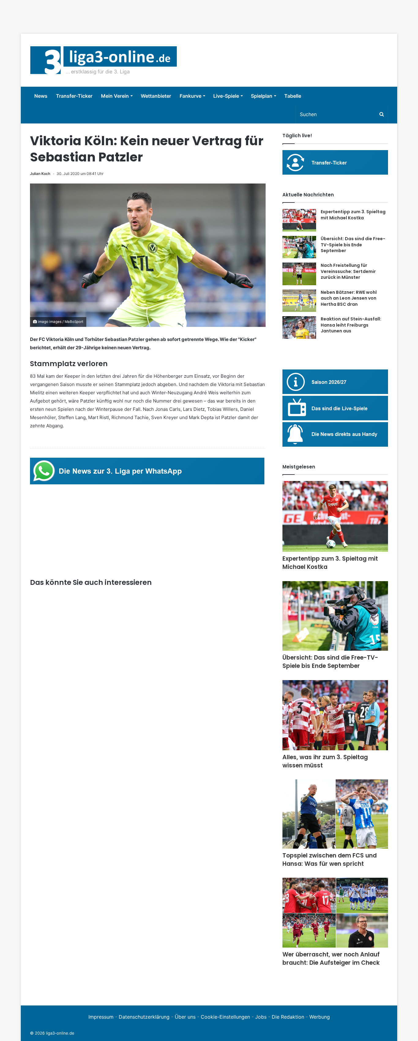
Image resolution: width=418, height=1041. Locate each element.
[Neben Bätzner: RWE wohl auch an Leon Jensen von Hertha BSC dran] (299, 301)
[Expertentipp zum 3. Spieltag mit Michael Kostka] (299, 220)
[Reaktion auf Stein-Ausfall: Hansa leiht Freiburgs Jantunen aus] (299, 327)
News (40, 96)
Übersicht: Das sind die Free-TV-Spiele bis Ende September (353, 245)
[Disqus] (148, 911)
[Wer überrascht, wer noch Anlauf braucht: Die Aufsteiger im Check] (335, 913)
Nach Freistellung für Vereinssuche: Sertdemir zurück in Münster (348, 271)
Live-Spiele (226, 96)
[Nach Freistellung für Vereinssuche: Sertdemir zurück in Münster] (299, 274)
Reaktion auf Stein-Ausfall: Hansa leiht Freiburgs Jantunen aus (351, 325)
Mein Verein (115, 96)
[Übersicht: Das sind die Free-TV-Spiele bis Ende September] (299, 247)
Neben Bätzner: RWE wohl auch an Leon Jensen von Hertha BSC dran (349, 298)
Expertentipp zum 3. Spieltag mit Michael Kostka (353, 215)
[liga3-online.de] (103, 60)
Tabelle (292, 96)
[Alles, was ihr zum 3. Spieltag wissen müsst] (335, 715)
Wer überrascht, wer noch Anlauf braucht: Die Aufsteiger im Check (331, 958)
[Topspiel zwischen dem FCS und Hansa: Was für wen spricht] (335, 814)
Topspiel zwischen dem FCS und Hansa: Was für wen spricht (329, 859)
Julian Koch (40, 173)
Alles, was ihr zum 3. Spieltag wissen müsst (325, 761)
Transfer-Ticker (74, 96)
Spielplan (261, 96)
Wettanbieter (156, 96)
